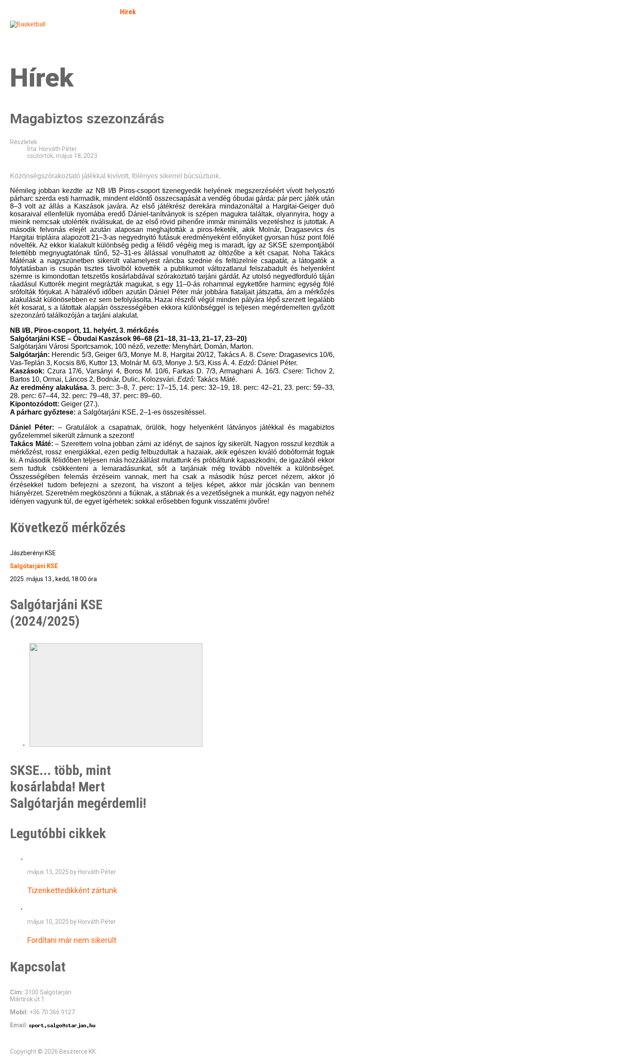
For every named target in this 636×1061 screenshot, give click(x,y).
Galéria (159, 12)
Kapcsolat (111, 36)
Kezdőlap (37, 12)
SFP (22, 36)
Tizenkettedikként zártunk (72, 890)
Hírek (128, 12)
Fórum (192, 12)
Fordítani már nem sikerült (71, 940)
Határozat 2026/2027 (170, 36)
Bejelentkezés (62, 36)
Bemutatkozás (85, 12)
